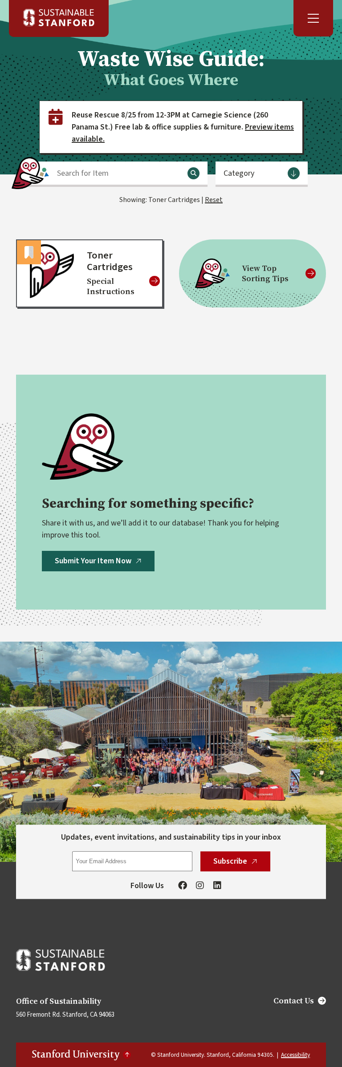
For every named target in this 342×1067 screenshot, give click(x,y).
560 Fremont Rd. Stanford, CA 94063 (65, 1014)
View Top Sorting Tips (265, 273)
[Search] (193, 173)
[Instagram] (200, 886)
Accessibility (295, 1055)
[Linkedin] (217, 886)
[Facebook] (182, 886)
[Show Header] (313, 18)
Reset (214, 200)
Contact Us (293, 1001)
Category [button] (239, 173)
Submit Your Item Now (93, 560)
